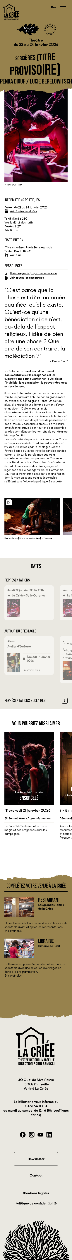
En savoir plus (31, 670)
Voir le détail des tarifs (18, 222)
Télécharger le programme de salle (33, 273)
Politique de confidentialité (36, 1203)
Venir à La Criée (36, 1089)
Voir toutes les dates (23, 211)
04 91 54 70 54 (36, 1106)
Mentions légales (36, 1193)
